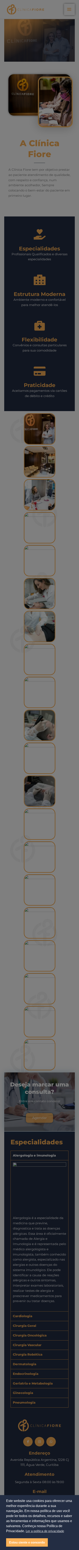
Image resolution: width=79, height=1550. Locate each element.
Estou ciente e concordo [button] (27, 1542)
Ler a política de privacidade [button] (45, 1531)
